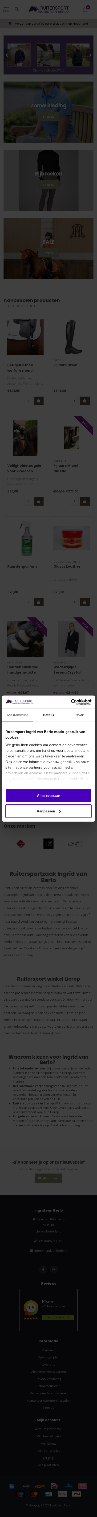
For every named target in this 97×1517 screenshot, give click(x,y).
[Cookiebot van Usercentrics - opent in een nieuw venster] (71, 702)
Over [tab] (80, 715)
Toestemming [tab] (17, 715)
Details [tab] (48, 715)
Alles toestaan (48, 796)
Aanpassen (46, 811)
